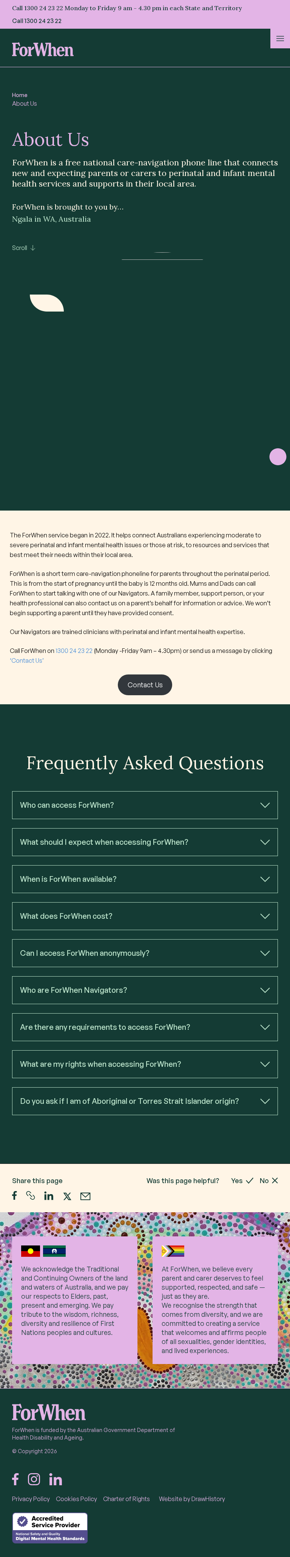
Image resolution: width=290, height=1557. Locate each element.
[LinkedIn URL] (55, 1479)
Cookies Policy (76, 1499)
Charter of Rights (126, 1499)
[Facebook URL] (15, 1479)
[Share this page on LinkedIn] (48, 1195)
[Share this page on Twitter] (66, 1195)
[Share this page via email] (85, 1196)
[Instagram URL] (34, 1479)
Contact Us (145, 685)
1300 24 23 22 (43, 21)
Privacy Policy (31, 1499)
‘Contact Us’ (27, 660)
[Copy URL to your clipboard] (30, 1195)
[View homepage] (43, 49)
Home (20, 95)
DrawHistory (208, 1499)
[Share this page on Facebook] (14, 1195)
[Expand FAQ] (265, 805)
